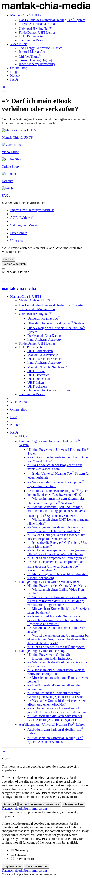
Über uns (16, 240)
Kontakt (15, 75)
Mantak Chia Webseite (42, 355)
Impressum (39, 808)
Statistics (20, 854)
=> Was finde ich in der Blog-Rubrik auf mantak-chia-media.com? (54, 467)
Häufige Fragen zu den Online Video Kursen (49, 582)
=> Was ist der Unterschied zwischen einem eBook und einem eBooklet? (56, 702)
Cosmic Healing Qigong (35, 60)
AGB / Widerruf (21, 217)
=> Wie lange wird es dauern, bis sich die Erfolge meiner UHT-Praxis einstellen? (55, 529)
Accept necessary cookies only (39, 804)
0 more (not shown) (40, 578)
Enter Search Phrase (15, 272)
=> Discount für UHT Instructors (49, 658)
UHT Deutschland (39, 379)
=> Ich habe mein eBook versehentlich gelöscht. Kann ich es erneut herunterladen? (56, 710)
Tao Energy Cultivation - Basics (40, 48)
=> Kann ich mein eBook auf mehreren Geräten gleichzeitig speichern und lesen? (55, 695)
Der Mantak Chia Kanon (44, 335)
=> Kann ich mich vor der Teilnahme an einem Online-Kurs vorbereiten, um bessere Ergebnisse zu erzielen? (56, 620)
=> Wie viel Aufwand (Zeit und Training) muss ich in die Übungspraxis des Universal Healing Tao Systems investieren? (56, 511)
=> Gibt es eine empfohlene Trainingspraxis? (57, 558)
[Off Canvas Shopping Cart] (3, 91)
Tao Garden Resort (32, 40)
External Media (25, 859)
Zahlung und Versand (24, 225)
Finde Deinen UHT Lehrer (37, 32)
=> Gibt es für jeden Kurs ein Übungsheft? (56, 647)
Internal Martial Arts (32, 51)
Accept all (9, 804)
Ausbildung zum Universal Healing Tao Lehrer (52, 724)
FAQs (14, 79)
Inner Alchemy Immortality (37, 64)
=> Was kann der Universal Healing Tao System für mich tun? (55, 484)
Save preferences (36, 866)
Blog (13, 72)
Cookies (8, 259)
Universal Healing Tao (35, 28)
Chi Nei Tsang (30, 56)
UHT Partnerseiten (31, 36)
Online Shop (18, 68)
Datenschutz (18, 233)
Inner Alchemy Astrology (44, 339)
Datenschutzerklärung (16, 808)
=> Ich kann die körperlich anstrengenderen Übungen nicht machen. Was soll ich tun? (56, 552)
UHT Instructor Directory (44, 358)
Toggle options (12, 866)
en (3, 86)
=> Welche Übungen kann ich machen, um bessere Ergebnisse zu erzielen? (56, 537)
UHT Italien (35, 382)
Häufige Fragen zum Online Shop (42, 651)
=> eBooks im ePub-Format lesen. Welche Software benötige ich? (56, 672)
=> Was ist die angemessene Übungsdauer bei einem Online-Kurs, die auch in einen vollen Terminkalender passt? (58, 639)
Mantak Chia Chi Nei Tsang (47, 367)
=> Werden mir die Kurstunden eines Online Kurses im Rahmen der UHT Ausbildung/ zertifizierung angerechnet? (57, 601)
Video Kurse (18, 44)
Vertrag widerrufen (14, 263)
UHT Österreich (38, 375)
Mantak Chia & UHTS (25, 15)
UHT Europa (36, 371)
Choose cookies (73, 804)
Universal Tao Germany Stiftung (49, 390)
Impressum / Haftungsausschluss (32, 210)
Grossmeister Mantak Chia (37, 24)
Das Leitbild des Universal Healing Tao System (52, 20)
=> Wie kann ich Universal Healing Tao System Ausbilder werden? (55, 740)
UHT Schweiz (37, 386)
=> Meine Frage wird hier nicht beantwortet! (57, 574)
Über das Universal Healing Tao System (55, 323)
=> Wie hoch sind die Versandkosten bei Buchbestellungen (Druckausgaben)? (54, 718)
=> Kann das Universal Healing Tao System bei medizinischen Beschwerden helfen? (58, 492)
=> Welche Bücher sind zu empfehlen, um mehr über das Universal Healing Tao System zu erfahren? (55, 566)
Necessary (21, 850)
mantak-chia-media (19, 288)
